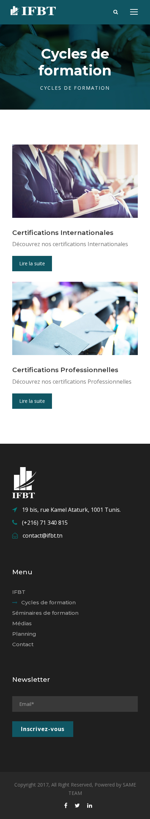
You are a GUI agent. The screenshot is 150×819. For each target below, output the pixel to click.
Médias (22, 623)
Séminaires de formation (45, 613)
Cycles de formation (48, 602)
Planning (24, 633)
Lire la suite (32, 263)
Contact (22, 644)
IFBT (18, 592)
